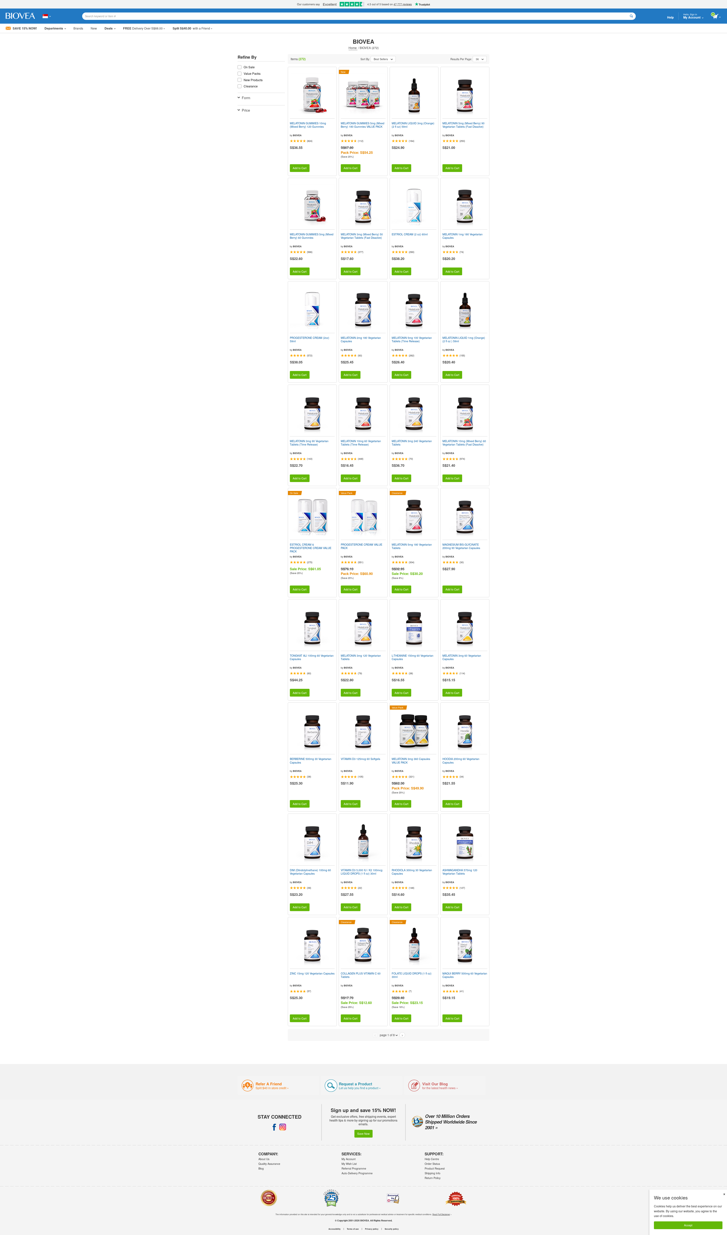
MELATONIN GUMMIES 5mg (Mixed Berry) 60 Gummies (311, 236)
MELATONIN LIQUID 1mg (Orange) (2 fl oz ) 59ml (463, 339)
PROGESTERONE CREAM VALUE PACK (361, 546)
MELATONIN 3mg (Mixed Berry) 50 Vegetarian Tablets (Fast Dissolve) (362, 236)
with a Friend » (192, 28)
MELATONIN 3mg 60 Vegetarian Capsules (461, 657)
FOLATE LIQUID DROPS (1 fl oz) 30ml (411, 975)
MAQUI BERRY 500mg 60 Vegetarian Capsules (464, 975)
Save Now (363, 1133)
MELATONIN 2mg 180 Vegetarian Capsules (361, 339)
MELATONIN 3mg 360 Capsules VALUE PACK (411, 760)
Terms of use (353, 1229)
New (94, 28)
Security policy (392, 1229)
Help (670, 17)
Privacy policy (371, 1229)
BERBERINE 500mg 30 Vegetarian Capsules (310, 760)
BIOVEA (297, 135)
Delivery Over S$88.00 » (144, 28)
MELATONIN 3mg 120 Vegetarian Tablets (361, 657)
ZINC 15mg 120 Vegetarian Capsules (312, 973)
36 (477, 59)
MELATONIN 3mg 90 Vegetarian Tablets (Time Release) (309, 442)
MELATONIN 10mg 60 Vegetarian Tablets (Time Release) (361, 442)
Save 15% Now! (25, 28)
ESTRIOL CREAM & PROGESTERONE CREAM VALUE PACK (310, 548)
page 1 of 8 (387, 1035)
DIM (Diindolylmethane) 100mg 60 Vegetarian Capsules (310, 871)
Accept (688, 1225)
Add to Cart (300, 168)
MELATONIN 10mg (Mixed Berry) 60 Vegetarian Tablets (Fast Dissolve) (464, 442)
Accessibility (334, 1229)
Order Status (432, 1164)
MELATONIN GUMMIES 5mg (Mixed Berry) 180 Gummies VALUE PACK (362, 124)
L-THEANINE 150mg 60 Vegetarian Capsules (412, 657)
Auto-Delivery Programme (357, 1173)
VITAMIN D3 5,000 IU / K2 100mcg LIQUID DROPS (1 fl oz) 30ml (361, 871)
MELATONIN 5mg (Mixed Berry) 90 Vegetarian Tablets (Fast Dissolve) (463, 124)
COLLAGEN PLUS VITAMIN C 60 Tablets (361, 975)
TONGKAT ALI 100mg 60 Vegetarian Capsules (312, 657)
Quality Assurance (269, 1164)
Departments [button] (53, 28)
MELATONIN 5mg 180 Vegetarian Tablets (412, 546)
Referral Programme (354, 1168)
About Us (263, 1159)
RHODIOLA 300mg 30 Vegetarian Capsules (412, 871)
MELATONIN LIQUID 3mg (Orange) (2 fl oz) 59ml (413, 124)
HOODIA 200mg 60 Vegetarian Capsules (460, 760)
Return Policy (433, 1178)
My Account (349, 1159)
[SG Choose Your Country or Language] (47, 16)
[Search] (631, 16)
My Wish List (349, 1164)
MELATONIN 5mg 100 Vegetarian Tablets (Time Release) (412, 339)
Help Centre (432, 1159)
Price (246, 110)
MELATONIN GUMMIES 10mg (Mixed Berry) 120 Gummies (308, 124)
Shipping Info (432, 1173)
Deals (109, 28)
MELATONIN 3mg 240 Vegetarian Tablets (412, 442)
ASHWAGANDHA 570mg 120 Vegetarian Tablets (459, 871)
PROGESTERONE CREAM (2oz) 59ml (309, 339)
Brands (78, 28)
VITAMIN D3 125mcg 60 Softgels (360, 759)
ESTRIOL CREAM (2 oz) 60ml (410, 234)
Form (246, 97)
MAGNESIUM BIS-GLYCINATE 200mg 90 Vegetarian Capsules (461, 546)
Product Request (435, 1168)
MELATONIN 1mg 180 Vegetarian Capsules (462, 236)
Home (353, 48)
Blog (261, 1168)
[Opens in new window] (274, 1127)
